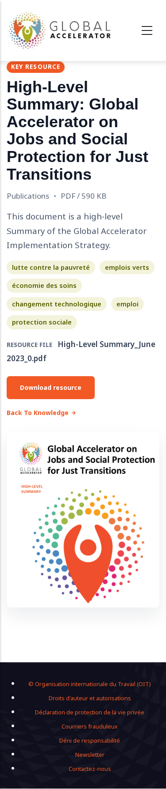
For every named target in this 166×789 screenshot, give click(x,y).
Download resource (50, 387)
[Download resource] (83, 520)
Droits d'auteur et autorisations (90, 698)
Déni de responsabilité (89, 740)
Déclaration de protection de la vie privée (89, 712)
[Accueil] (60, 30)
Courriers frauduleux (90, 726)
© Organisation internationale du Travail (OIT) (89, 684)
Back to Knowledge (38, 412)
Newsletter (89, 755)
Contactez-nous (90, 769)
